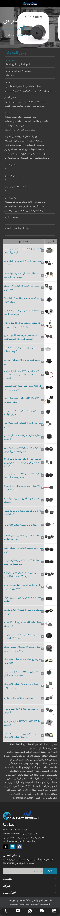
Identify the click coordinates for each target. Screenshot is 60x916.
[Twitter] (5, 846)
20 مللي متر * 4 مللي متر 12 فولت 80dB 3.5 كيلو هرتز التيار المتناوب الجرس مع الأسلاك (22, 462)
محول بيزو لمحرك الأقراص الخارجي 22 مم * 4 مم (23, 425)
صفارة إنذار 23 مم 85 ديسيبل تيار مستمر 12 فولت (22, 437)
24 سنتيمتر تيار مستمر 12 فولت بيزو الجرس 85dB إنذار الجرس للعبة (20, 337)
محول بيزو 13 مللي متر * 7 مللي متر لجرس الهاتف (21, 412)
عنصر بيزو (48, 91)
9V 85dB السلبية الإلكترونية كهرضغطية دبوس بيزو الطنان (21, 537)
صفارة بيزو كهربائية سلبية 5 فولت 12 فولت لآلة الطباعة (23, 513)
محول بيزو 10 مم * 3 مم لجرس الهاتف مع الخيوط (23, 263)
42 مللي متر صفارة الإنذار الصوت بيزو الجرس (21, 711)
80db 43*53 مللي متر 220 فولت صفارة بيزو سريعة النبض (21, 312)
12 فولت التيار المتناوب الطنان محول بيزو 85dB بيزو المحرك (22, 587)
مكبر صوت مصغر (14, 117)
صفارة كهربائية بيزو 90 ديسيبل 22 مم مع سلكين (22, 362)
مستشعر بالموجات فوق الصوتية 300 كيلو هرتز (25, 149)
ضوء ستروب (38, 106)
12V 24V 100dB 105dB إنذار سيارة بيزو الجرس (22, 723)
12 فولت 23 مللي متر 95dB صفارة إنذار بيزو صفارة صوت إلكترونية (22, 325)
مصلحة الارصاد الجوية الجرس (18, 71)
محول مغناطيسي (33, 86)
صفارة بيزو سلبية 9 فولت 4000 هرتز (20, 525)
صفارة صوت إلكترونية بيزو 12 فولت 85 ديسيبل (21, 500)
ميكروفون (27, 91)
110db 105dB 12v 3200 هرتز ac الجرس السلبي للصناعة (21, 400)
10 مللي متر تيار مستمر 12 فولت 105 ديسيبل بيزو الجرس (21, 275)
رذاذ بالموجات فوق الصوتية (17, 228)
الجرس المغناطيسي (15, 86)
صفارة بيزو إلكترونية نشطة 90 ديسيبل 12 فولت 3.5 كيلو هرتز (22, 636)
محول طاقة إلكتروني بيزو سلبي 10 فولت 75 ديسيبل (22, 624)
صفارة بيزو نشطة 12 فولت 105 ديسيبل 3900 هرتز (21, 288)
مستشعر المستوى (13, 175)
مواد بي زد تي (11, 197)
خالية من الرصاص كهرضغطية (19, 202)
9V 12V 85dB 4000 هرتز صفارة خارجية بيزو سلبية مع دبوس (21, 562)
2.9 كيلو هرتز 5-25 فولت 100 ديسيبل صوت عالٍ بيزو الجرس (23, 250)
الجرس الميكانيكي (13, 91)
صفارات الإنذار (29, 790)
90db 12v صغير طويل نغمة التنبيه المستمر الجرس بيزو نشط (23, 388)
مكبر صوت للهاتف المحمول (36, 121)
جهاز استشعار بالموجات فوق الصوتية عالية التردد (26, 153)
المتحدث (8, 113)
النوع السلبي (24, 64)
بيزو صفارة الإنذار (14, 102)
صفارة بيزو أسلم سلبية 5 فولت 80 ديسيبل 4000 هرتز (23, 661)
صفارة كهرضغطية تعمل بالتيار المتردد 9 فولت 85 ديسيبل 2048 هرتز (21, 575)
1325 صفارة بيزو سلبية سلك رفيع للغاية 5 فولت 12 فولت (23, 488)
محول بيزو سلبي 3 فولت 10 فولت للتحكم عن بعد (23, 612)
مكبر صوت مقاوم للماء (15, 125)
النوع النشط (11, 64)
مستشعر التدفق (12, 164)
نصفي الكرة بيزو (37, 206)
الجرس (8, 82)
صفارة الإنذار (10, 97)
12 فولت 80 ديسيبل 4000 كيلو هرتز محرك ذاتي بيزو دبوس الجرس (23, 476)
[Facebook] (19, 846)
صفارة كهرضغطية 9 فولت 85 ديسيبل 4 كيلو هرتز (23, 550)
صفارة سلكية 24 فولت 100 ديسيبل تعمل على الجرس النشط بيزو (22, 649)
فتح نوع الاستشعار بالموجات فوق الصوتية (24, 141)
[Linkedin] (12, 846)
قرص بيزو (23, 206)
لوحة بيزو (9, 210)
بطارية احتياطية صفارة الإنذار (18, 106)
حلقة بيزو (19, 210)
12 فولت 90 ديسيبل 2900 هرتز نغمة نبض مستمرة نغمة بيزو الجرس (22, 450)
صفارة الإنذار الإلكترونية (34, 102)
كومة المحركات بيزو (35, 210)
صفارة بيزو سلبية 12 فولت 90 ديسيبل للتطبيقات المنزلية (21, 686)
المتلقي (38, 91)
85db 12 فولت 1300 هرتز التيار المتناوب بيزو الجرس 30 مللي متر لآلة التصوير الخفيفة (21, 375)
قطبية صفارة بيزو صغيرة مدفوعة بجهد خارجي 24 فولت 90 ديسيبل (21, 735)
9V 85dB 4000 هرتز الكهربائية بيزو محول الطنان (22, 599)
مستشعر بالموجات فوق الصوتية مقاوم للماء (24, 145)
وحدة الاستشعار (42, 158)
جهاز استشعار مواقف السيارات (18, 158)
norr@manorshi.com (12, 833)
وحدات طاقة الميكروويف (16, 186)
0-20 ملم (10, 75)
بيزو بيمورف (40, 202)
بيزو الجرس (10, 60)
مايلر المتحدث (30, 117)
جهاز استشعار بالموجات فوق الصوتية (21, 136)
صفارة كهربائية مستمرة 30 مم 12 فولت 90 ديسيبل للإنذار (23, 300)
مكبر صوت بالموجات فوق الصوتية (20, 130)
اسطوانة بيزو (10, 206)
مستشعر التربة (11, 217)
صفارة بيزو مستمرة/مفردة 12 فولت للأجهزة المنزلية (20, 349)
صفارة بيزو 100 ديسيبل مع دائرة (18, 698)
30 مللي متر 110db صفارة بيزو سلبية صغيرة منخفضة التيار (21, 674)
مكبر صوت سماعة (13, 121)
